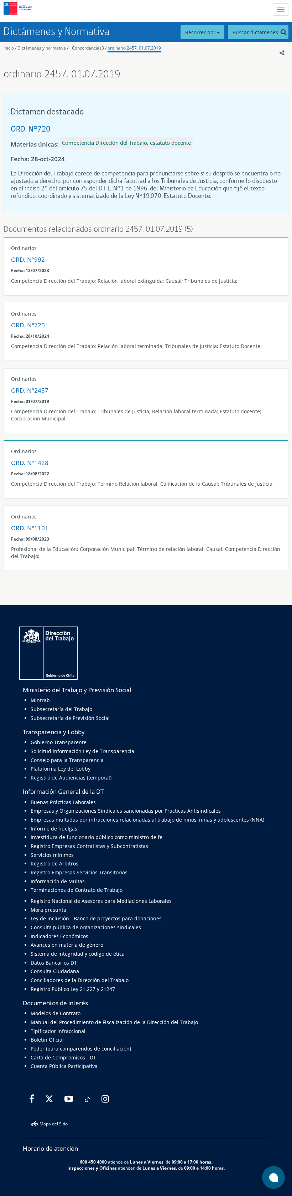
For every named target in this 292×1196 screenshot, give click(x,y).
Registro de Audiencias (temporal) (71, 777)
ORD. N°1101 (29, 528)
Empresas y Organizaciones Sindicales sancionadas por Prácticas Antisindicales (126, 810)
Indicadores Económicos (59, 936)
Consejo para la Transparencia (67, 760)
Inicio (9, 48)
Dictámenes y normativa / (42, 48)
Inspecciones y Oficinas (92, 1168)
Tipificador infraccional (58, 1031)
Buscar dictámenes (256, 32)
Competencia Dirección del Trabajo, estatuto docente (126, 142)
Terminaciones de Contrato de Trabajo (76, 889)
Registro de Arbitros (54, 863)
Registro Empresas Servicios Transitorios (79, 872)
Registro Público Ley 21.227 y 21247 (73, 989)
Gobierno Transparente (59, 742)
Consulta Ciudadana (55, 971)
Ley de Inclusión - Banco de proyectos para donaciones (96, 918)
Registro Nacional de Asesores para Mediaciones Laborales (101, 901)
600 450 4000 (93, 1162)
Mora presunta (48, 909)
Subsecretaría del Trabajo (61, 709)
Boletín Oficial (47, 1039)
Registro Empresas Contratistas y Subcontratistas (89, 846)
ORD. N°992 (28, 259)
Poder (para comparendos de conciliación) (81, 1048)
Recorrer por (201, 32)
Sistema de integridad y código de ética (78, 953)
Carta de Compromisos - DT (63, 1057)
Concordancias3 (88, 48)
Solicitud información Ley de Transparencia (82, 751)
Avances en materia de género (67, 944)
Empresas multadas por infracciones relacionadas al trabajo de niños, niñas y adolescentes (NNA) (147, 819)
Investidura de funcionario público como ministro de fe (96, 837)
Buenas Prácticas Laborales (63, 802)
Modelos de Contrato (55, 1013)
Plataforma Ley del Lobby (60, 768)
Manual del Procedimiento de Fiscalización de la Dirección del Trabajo (114, 1022)
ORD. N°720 (30, 128)
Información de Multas (58, 881)
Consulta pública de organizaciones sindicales (86, 927)
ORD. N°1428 (29, 463)
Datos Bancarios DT (54, 962)
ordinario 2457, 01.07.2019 (134, 48)
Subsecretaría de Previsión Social (70, 718)
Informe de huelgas (54, 828)
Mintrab (40, 700)
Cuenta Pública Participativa (64, 1066)
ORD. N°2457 (29, 390)
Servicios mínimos (52, 855)
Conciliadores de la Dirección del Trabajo (80, 980)
